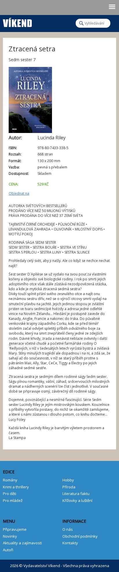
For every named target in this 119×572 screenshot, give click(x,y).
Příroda (68, 487)
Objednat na (19, 193)
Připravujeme (15, 529)
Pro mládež (13, 500)
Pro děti (9, 493)
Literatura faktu (76, 493)
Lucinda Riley (52, 137)
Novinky (10, 536)
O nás (67, 529)
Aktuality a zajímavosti (22, 542)
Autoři (8, 549)
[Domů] (17, 21)
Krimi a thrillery (16, 487)
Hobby (68, 480)
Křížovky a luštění (77, 500)
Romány (10, 480)
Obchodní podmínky (80, 536)
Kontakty (70, 542)
